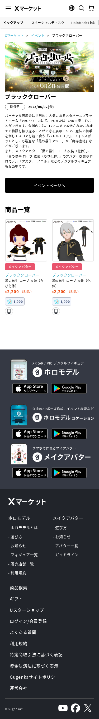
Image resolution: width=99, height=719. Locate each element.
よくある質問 (23, 632)
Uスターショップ (27, 610)
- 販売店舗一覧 (21, 563)
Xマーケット (14, 35)
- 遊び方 (15, 536)
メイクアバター (68, 518)
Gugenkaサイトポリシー (35, 677)
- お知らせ (17, 545)
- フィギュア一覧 (23, 554)
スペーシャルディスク (48, 22)
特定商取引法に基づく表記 (36, 654)
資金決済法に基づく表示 (34, 666)
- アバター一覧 (65, 545)
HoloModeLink (83, 22)
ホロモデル (19, 518)
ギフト (16, 598)
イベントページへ (49, 185)
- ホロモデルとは (23, 527)
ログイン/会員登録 (28, 621)
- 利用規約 (17, 572)
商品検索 (18, 587)
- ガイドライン (66, 554)
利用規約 (18, 643)
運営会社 (18, 688)
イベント (38, 35)
